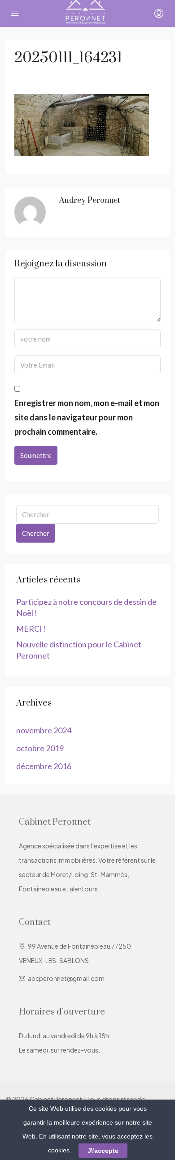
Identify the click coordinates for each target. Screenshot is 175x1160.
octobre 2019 (40, 748)
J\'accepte (103, 1150)
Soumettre (36, 455)
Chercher (35, 533)
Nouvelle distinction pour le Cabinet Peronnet (78, 649)
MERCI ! (31, 629)
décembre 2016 (43, 766)
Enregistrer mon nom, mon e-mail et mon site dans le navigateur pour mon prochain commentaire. (86, 417)
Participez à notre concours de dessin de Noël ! (86, 607)
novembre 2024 (43, 730)
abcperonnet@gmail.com (66, 978)
